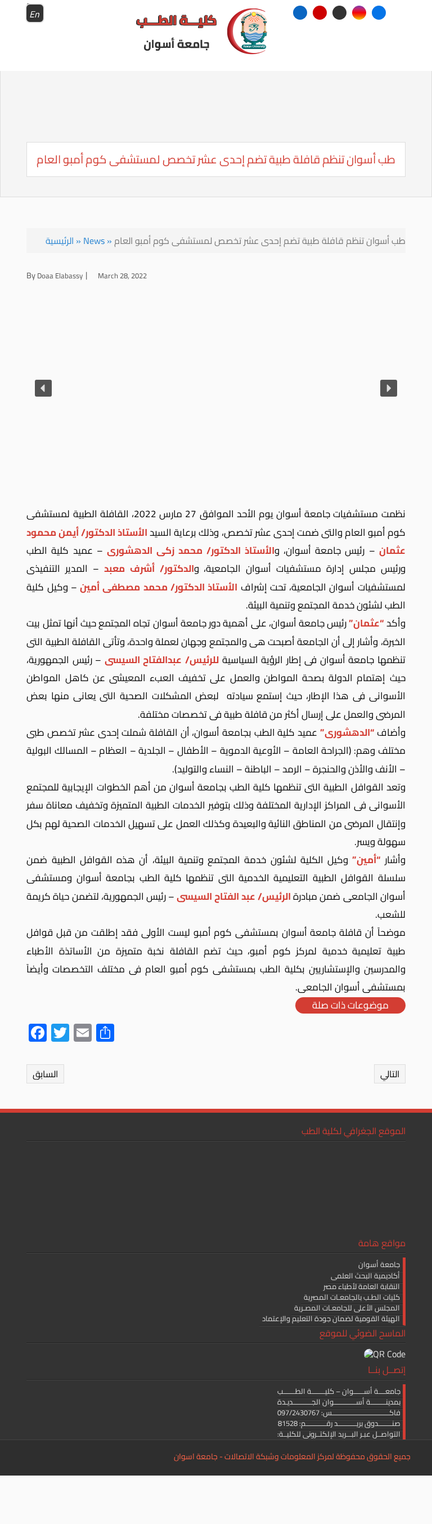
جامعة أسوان (379, 1264)
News (94, 240)
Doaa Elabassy (60, 275)
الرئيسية (60, 240)
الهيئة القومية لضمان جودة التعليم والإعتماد (331, 1318)
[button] (43, 388)
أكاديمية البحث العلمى (365, 1275)
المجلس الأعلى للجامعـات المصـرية (347, 1307)
